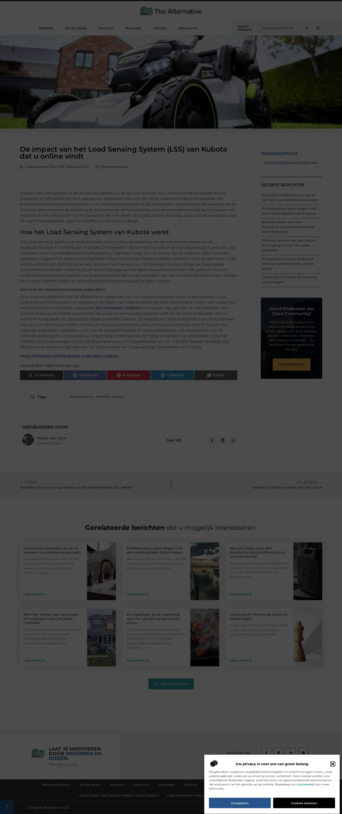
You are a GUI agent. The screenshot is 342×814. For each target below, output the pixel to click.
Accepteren (240, 803)
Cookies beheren (304, 803)
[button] (332, 764)
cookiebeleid (305, 784)
